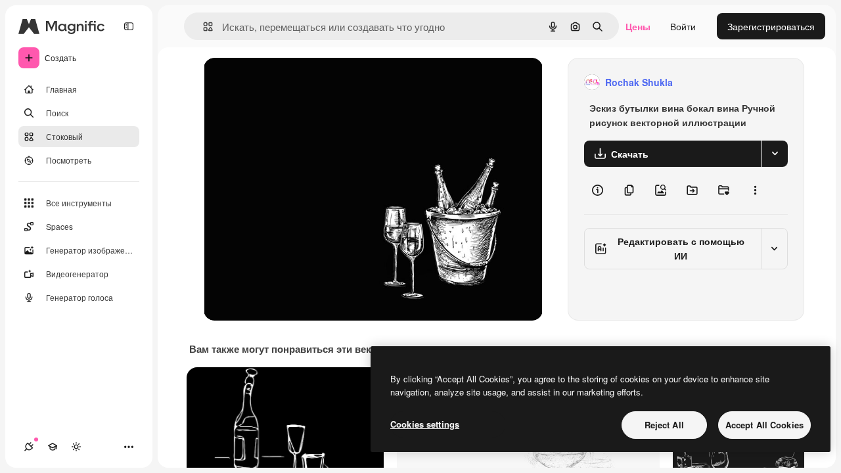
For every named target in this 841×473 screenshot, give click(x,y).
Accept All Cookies (764, 424)
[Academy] (52, 446)
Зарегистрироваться (771, 26)
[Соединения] (28, 446)
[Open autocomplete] (203, 27)
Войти (683, 26)
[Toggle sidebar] (128, 26)
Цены (637, 26)
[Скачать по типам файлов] (774, 154)
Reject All (664, 424)
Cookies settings (424, 424)
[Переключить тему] (76, 446)
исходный (291, 82)
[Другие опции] (755, 190)
